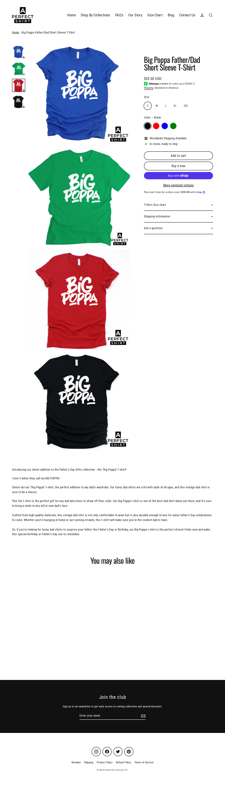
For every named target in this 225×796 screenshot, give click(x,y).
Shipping (148, 87)
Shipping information (157, 216)
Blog (171, 15)
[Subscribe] (142, 716)
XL (175, 105)
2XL (186, 105)
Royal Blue (164, 126)
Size (146, 97)
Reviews (76, 762)
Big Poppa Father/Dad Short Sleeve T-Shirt (48, 32)
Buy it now (178, 166)
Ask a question (153, 228)
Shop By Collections (95, 15)
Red (156, 126)
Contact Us (187, 15)
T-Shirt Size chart (155, 205)
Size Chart (155, 15)
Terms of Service (144, 762)
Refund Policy (123, 762)
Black (147, 126)
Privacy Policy (104, 762)
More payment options (178, 185)
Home (71, 15)
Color (152, 117)
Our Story (135, 15)
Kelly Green (173, 126)
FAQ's (119, 15)
